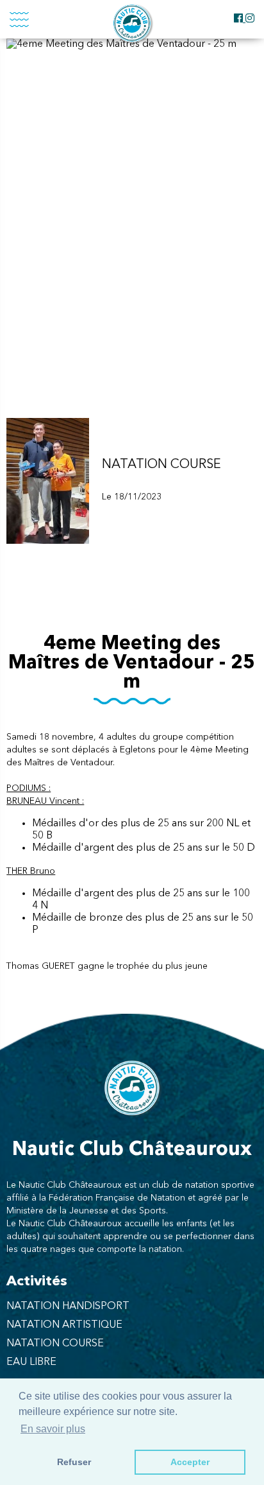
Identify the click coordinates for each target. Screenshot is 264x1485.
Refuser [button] (74, 1462)
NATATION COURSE (55, 1344)
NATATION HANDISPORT (67, 1306)
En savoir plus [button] (53, 1428)
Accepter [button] (190, 1462)
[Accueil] (132, 23)
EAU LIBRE (31, 1362)
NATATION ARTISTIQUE (64, 1325)
